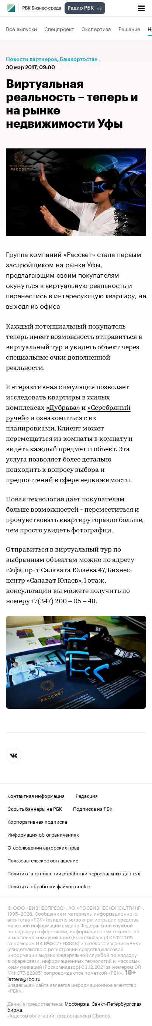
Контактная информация (36, 795)
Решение (129, 28)
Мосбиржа (77, 1003)
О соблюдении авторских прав (43, 847)
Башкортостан (79, 59)
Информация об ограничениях (43, 834)
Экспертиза (96, 28)
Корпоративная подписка (37, 821)
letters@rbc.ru (24, 978)
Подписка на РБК (93, 808)
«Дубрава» (63, 408)
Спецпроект (59, 28)
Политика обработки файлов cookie (48, 885)
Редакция (87, 795)
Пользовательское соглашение (42, 860)
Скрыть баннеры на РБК (34, 808)
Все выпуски (21, 28)
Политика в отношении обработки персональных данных (73, 872)
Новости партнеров (31, 59)
